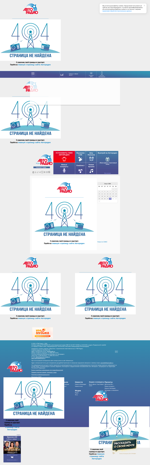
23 (115, 196)
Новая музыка (65, 384)
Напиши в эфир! (12, 452)
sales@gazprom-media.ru (43, 357)
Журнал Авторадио (110, 388)
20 (107, 196)
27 (107, 198)
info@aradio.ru (51, 351)
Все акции (107, 173)
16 (115, 194)
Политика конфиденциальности (40, 374)
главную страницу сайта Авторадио (34, 65)
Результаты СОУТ (36, 377)
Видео (77, 392)
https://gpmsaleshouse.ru (38, 358)
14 (110, 194)
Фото (76, 394)
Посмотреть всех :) (12, 459)
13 (107, 194)
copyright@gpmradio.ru (106, 363)
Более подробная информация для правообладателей (47, 370)
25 (102, 198)
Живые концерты (109, 386)
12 (104, 194)
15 (113, 194)
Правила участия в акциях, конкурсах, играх (44, 372)
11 (102, 194)
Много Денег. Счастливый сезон (108, 163)
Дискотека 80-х (109, 384)
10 (99, 194)
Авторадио (111, 390)
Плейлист (63, 386)
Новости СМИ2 (102, 242)
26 (104, 198)
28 (110, 198)
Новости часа (79, 386)
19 (104, 196)
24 (99, 198)
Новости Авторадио (80, 384)
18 (102, 196)
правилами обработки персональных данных (117, 11)
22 (113, 196)
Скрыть (19, 434)
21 (110, 196)
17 (99, 196)
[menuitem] (68, 382)
